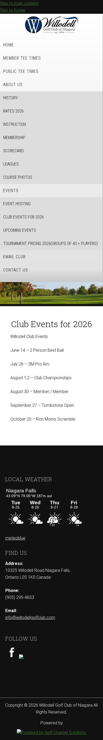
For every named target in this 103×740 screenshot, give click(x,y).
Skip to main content (19, 3)
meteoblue (15, 538)
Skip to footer (13, 10)
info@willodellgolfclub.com (30, 617)
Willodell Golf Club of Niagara (51, 24)
